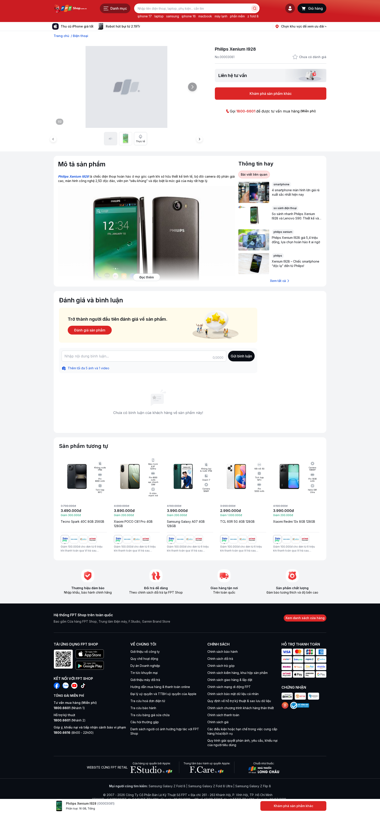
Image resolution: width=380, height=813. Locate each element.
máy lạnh (221, 16)
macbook (205, 16)
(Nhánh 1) (69, 708)
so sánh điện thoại (285, 208)
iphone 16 (189, 16)
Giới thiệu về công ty (145, 651)
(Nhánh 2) (70, 720)
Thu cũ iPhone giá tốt (77, 26)
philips (278, 255)
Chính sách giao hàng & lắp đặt (229, 680)
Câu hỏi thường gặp (144, 722)
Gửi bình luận (241, 356)
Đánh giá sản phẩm (89, 330)
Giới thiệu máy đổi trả (145, 680)
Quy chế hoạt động (144, 658)
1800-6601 (245, 111)
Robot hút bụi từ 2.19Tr (123, 26)
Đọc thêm (146, 277)
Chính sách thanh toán (223, 715)
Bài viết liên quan (254, 174)
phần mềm (237, 16)
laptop (159, 16)
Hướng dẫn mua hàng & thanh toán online (160, 687)
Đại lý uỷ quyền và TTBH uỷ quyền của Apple (163, 694)
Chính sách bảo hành (222, 651)
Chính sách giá (217, 722)
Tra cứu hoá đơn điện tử (147, 701)
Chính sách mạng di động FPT (229, 687)
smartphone (281, 184)
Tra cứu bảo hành (143, 708)
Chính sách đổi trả (220, 658)
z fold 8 (253, 16)
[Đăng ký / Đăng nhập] (290, 8)
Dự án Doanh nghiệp (145, 666)
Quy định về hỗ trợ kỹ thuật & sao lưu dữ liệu (239, 701)
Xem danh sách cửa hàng (305, 618)
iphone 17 (145, 16)
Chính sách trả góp (221, 666)
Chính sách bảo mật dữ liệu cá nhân (233, 694)
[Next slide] (143, 26)
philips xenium (283, 232)
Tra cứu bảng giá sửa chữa (150, 715)
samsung (172, 16)
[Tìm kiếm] (254, 8)
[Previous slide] (53, 139)
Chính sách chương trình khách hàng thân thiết (240, 708)
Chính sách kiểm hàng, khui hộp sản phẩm (237, 673)
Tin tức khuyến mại (144, 673)
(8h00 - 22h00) (74, 732)
